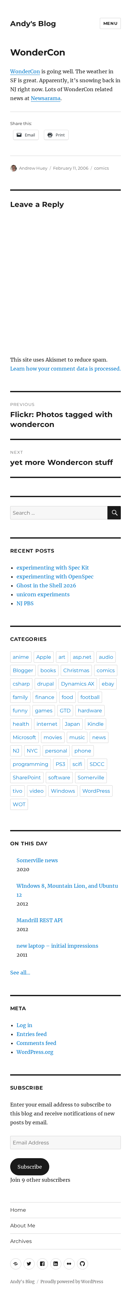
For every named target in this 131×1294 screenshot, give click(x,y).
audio (106, 657)
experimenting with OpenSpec (55, 576)
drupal (45, 684)
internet (47, 724)
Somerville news (37, 860)
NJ (16, 751)
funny (20, 711)
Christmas (76, 670)
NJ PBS (25, 603)
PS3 (60, 764)
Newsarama (45, 98)
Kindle (95, 724)
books (48, 670)
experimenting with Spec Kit (53, 567)
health (21, 724)
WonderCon (25, 71)
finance (44, 697)
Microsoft (24, 737)
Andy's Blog (33, 23)
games (43, 711)
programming (30, 764)
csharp (21, 684)
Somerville (91, 778)
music (77, 737)
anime (21, 657)
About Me (22, 1226)
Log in (24, 1025)
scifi (77, 764)
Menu (110, 23)
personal (56, 751)
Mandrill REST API (40, 920)
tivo (17, 791)
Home (18, 1210)
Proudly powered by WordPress (71, 1281)
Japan (72, 724)
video (37, 791)
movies (53, 737)
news (99, 737)
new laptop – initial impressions (57, 946)
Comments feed (36, 1043)
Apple (43, 657)
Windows (63, 791)
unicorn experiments (43, 594)
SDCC (97, 764)
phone (82, 751)
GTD (65, 711)
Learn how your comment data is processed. (65, 368)
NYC (32, 751)
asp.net (82, 657)
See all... (20, 972)
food (67, 697)
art (62, 657)
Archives (21, 1241)
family (20, 697)
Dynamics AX (77, 684)
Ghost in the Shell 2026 (46, 585)
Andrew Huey (33, 168)
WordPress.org (35, 1052)
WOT (19, 804)
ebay (108, 684)
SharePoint (27, 778)
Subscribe (29, 1167)
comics (101, 168)
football (90, 697)
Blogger (23, 670)
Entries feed (32, 1034)
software (59, 778)
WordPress (96, 791)
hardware (90, 711)
